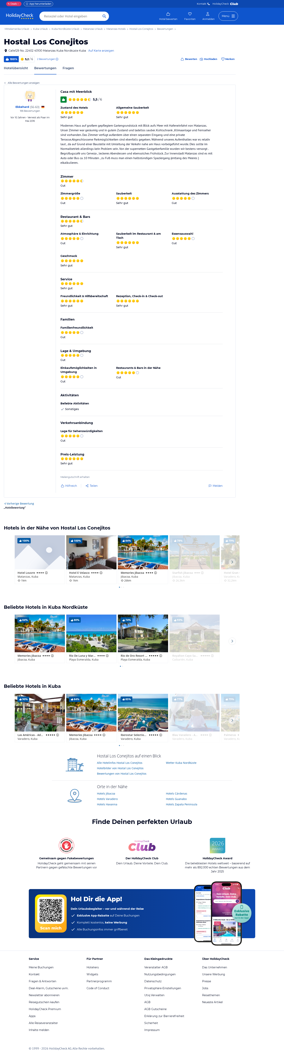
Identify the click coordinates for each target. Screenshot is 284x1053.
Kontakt (201, 3)
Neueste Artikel (212, 1002)
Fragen (68, 68)
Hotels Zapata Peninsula (181, 804)
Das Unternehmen (214, 967)
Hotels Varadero (107, 799)
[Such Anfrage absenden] (104, 16)
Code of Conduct (98, 988)
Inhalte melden (39, 1030)
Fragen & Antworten (42, 981)
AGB (147, 1002)
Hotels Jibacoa (106, 793)
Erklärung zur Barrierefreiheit (164, 1016)
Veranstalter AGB (156, 967)
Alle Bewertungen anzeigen (24, 82)
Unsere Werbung (213, 974)
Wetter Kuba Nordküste (181, 763)
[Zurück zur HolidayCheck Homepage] (19, 16)
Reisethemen (211, 995)
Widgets (92, 974)
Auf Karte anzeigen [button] (101, 50)
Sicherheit (151, 1023)
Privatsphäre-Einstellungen (162, 988)
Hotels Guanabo (176, 799)
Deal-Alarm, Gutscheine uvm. (48, 988)
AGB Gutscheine (155, 1009)
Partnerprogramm (99, 981)
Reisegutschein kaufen (44, 1002)
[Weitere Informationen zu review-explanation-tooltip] (57, 59)
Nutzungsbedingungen (160, 974)
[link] (168, 16)
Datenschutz (153, 981)
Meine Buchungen (41, 967)
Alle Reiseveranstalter (43, 1023)
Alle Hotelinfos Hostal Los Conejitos (119, 763)
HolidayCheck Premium (45, 1009)
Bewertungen (45, 68)
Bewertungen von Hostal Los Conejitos (121, 773)
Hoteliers (93, 967)
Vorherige (20, 503)
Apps (32, 1016)
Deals (12, 3)
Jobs (205, 988)
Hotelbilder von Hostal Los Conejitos (120, 768)
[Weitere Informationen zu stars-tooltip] (46, 572)
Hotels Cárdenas (176, 793)
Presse (206, 981)
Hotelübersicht (16, 68)
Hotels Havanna (107, 804)
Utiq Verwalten (154, 995)
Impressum (152, 1030)
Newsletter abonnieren (44, 995)
